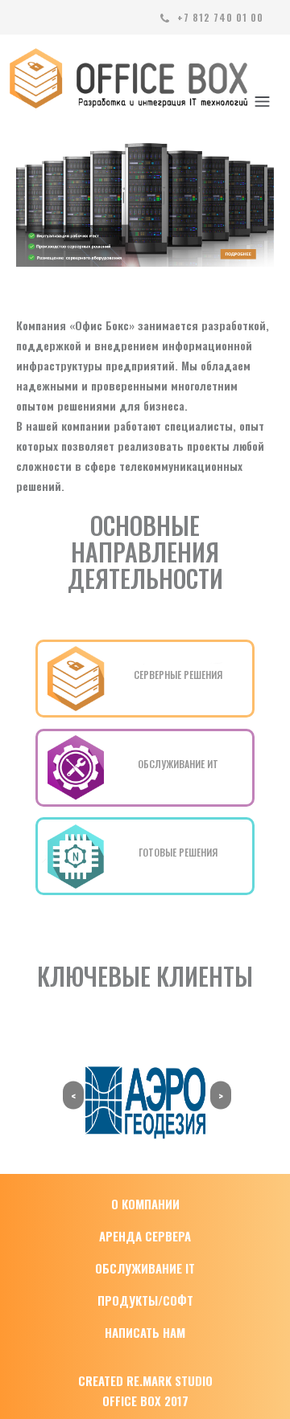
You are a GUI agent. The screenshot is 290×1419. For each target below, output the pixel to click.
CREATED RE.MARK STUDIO (145, 1380)
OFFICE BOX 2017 (145, 1400)
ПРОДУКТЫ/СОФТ (145, 1300)
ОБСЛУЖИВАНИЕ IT (145, 1268)
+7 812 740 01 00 (218, 17)
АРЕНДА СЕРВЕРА (145, 1236)
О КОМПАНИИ (145, 1203)
